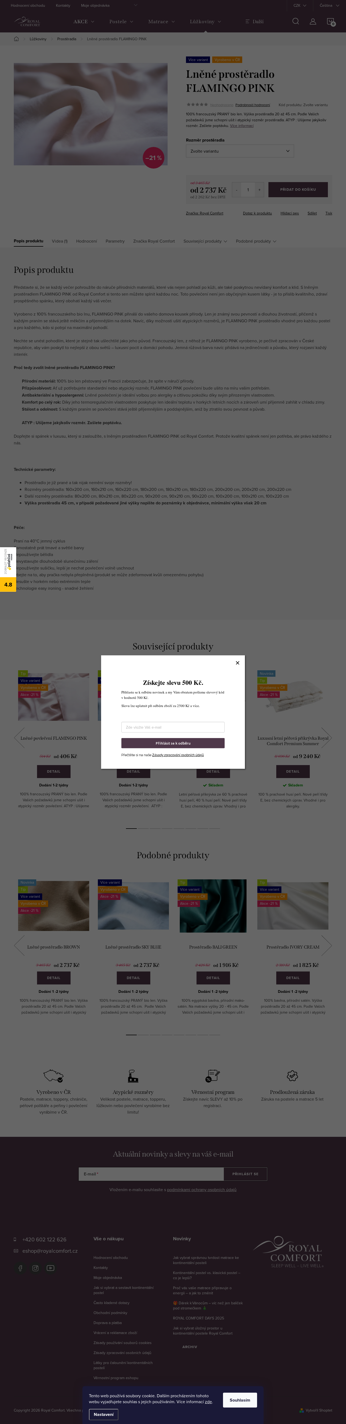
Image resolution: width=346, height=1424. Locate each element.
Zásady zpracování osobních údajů (178, 754)
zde (208, 1402)
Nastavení (104, 1414)
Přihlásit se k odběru (173, 743)
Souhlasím (240, 1400)
